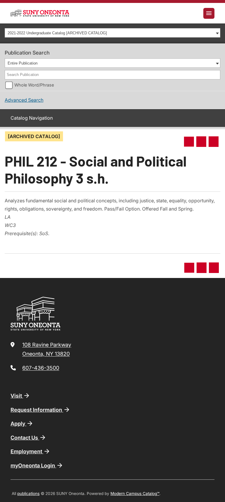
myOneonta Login (33, 465)
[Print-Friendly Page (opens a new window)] (201, 141)
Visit (17, 396)
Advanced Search (24, 100)
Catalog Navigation (32, 118)
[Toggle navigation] (208, 13)
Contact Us (25, 438)
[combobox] (112, 33)
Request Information (37, 410)
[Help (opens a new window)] (214, 141)
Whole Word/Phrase (34, 84)
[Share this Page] (189, 142)
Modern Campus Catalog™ (134, 493)
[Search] (216, 74)
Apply (18, 423)
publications (28, 493)
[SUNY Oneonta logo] (40, 13)
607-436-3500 (40, 368)
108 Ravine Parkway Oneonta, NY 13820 (46, 349)
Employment (27, 451)
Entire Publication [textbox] (23, 63)
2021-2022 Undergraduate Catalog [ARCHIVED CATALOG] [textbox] (57, 33)
